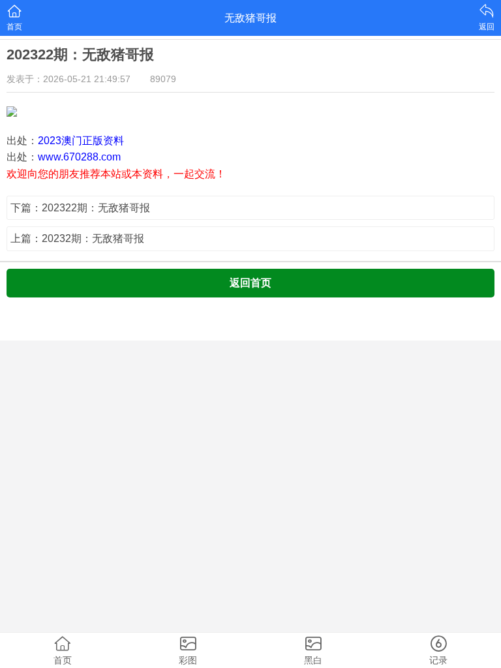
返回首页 (250, 282)
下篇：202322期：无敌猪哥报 (80, 207)
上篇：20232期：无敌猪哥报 (77, 238)
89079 (163, 79)
